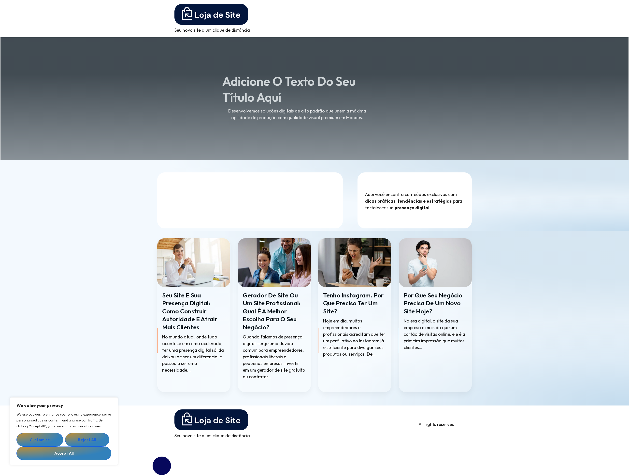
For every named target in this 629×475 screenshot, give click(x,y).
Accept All (64, 453)
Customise (40, 439)
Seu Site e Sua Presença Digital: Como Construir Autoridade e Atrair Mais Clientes (189, 311)
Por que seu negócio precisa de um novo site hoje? (433, 303)
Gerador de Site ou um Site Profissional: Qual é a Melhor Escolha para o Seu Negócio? (271, 311)
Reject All (87, 439)
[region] (64, 431)
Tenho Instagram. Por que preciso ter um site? (353, 303)
